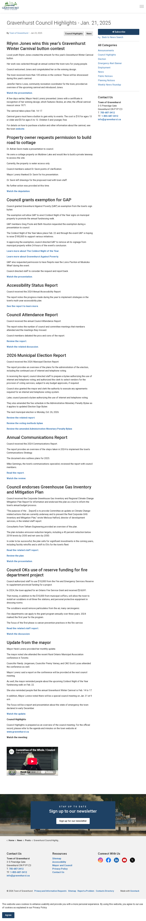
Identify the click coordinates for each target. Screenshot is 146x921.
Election (102, 59)
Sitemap (56, 858)
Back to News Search (112, 37)
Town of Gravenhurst (18, 33)
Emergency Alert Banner (110, 63)
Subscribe (119, 31)
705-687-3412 (107, 112)
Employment (104, 67)
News (89, 33)
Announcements (106, 50)
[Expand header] (141, 6)
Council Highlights (74, 33)
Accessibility (59, 862)
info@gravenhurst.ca (109, 119)
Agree (8, 915)
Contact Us (58, 872)
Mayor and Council (62, 865)
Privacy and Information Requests (50, 891)
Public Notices (105, 76)
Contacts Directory (105, 891)
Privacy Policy (60, 868)
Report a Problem (86, 891)
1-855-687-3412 (110, 116)
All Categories (107, 45)
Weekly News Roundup (109, 84)
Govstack (134, 891)
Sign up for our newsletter (73, 821)
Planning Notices (106, 80)
